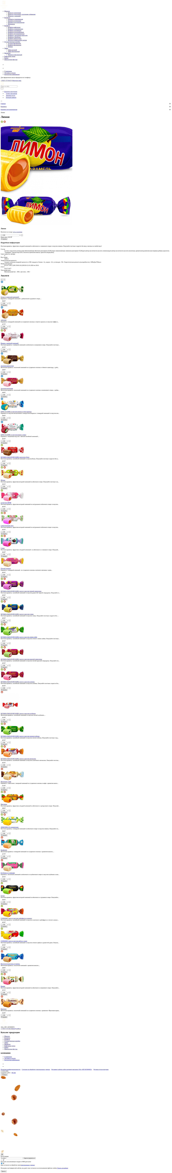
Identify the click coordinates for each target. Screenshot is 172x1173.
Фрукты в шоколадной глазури (17, 40)
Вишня (3, 986)
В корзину (4, 239)
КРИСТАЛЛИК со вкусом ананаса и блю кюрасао (16, 411)
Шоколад (7, 11)
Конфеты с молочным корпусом (17, 35)
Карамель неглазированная (16, 22)
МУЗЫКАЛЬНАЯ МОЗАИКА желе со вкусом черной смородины (21, 591)
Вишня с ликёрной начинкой (9, 343)
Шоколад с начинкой (14, 16)
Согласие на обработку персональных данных (36, 1069)
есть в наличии (17, 232)
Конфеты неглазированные (16, 34)
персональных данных (28, 1165)
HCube (14, 1072)
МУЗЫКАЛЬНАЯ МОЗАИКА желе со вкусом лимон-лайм (19, 637)
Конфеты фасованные (14, 45)
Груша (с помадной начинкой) (10, 297)
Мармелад (7, 53)
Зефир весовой (12, 50)
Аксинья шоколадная (7, 366)
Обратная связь (16, 80)
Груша (3, 896)
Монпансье (11, 24)
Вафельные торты (9, 56)
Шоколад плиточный (14, 13)
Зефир (6, 48)
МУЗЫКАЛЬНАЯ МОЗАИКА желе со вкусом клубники (18, 713)
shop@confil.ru (16, 1028)
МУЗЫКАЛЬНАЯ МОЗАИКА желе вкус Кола (15, 457)
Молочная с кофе (6, 781)
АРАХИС (4, 320)
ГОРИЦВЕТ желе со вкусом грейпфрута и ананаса (16, 918)
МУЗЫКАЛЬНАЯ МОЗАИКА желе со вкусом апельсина (18, 758)
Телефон (3, 1158)
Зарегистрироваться (29, 1158)
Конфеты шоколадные (14, 38)
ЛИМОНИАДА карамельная (9, 827)
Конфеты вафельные (14, 27)
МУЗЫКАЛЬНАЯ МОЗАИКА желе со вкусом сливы (17, 614)
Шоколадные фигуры (10, 59)
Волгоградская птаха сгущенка (10, 964)
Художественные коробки (12, 42)
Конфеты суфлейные (14, 37)
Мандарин (4, 804)
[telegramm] (6, 68)
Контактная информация (11, 74)
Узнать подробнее (62, 1168)
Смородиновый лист (7, 525)
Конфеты (7, 25)
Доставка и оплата (10, 73)
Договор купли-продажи (100, 1069)
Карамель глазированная (15, 19)
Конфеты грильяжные (14, 30)
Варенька (3, 1009)
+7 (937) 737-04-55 (6, 1028)
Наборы (10, 46)
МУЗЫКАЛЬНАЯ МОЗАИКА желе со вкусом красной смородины (21, 659)
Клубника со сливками (8, 873)
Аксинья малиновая (7, 388)
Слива (3, 548)
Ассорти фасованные (14, 43)
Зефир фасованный (14, 51)
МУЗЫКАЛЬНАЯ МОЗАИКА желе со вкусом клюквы (18, 682)
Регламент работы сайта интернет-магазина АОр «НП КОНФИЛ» (71, 1069)
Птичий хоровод (6, 568)
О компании (8, 71)
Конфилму (4, 850)
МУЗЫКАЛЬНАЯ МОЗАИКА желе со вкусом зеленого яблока (20, 736)
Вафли (6, 58)
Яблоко (3, 480)
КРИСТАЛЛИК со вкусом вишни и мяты (13, 435)
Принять (3, 1171)
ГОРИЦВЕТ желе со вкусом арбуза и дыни (14, 941)
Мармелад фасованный (15, 55)
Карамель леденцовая (14, 21)
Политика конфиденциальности (10, 1069)
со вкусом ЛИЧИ (6, 502)
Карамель (7, 17)
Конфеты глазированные (15, 29)
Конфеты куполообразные (16, 32)
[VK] (6, 64)
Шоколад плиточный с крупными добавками (21, 14)
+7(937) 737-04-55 (6, 80)
